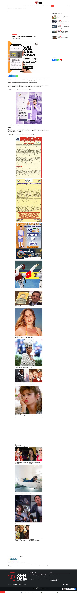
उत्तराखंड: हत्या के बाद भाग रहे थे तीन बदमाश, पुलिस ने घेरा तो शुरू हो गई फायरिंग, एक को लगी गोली (63, 32)
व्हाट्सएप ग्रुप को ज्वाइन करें (13, 558)
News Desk (59, 28)
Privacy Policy (23, 584)
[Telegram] (13, 76)
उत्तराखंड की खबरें (30, 565)
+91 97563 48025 (54, 580)
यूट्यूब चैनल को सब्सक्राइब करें (14, 560)
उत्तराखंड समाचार (10, 566)
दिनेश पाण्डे (14, 38)
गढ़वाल (60, 25)
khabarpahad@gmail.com (56, 579)
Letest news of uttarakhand (13, 565)
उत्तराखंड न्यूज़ (46, 565)
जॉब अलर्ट (16, 34)
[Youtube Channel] (61, 60)
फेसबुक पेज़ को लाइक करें (13, 559)
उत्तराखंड (13, 34)
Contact (11, 584)
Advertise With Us (15, 584)
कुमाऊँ (60, 20)
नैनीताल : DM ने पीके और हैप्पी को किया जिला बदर (63, 16)
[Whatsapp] (17, 76)
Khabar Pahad (39, 587)
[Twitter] (15, 76)
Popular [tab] (60, 13)
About (8, 584)
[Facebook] (9, 76)
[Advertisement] (29, 548)
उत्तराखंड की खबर (25, 565)
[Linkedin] (11, 76)
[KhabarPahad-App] (24, 57)
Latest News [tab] (54, 13)
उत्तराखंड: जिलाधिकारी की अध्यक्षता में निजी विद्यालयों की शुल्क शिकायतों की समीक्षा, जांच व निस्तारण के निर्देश (63, 38)
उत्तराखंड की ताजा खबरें (36, 565)
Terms (20, 584)
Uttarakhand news (20, 565)
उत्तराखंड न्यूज (42, 565)
